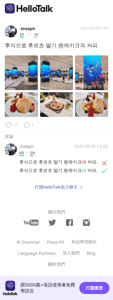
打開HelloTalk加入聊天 (56, 186)
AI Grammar (28, 242)
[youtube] (31, 223)
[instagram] (86, 222)
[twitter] (52, 223)
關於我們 (56, 264)
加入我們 (71, 252)
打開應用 (94, 287)
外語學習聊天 (84, 241)
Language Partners (36, 253)
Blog (91, 253)
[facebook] (69, 222)
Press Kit (55, 242)
